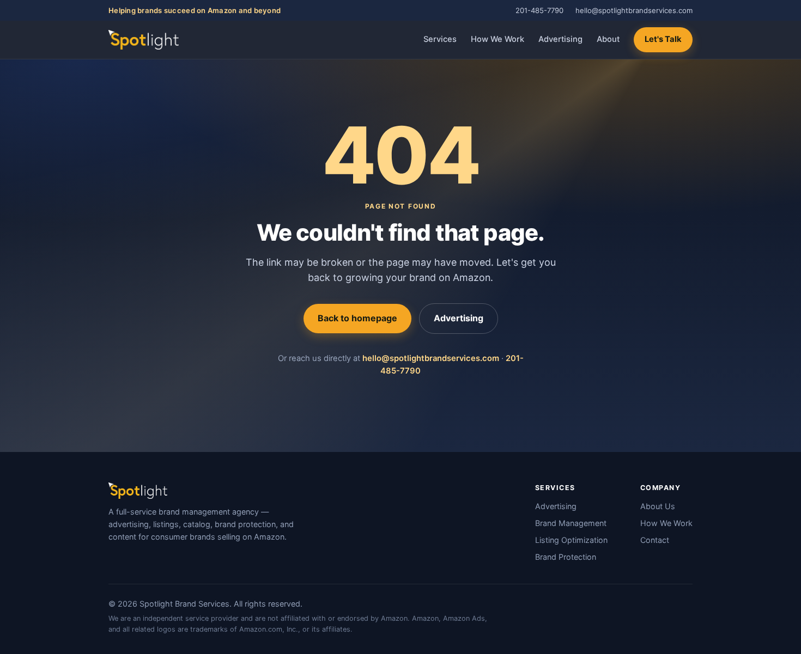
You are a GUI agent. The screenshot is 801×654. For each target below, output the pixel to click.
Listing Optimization (571, 540)
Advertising (560, 39)
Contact (654, 540)
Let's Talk (663, 39)
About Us (657, 506)
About (608, 39)
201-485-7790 (539, 10)
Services (440, 39)
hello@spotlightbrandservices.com (634, 10)
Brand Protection (565, 556)
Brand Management (570, 523)
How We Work (497, 39)
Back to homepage (357, 318)
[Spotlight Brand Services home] (143, 40)
